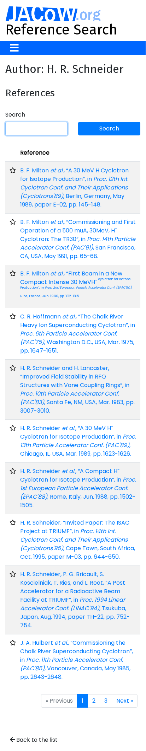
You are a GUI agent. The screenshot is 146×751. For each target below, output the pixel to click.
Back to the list (36, 740)
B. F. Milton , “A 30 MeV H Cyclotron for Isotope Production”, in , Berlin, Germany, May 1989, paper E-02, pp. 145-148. (74, 187)
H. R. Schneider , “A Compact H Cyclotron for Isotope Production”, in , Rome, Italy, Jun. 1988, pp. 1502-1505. (78, 488)
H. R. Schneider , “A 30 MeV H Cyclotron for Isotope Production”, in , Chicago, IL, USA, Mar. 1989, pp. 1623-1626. (78, 441)
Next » (124, 701)
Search (15, 115)
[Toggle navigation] (14, 48)
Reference (34, 153)
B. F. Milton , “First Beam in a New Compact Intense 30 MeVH (76, 284)
